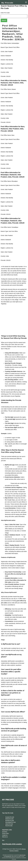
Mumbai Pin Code (9, 820)
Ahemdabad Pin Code (10, 822)
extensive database (17, 537)
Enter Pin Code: (5, 12)
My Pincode (7, 3)
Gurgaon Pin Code (9, 817)
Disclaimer (4, 831)
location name (13, 467)
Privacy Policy (5, 833)
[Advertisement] (14, 321)
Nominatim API (8, 856)
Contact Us (4, 835)
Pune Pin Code (8, 825)
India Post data (22, 855)
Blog (3, 840)
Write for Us (5, 836)
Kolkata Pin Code (9, 818)
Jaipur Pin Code (9, 823)
